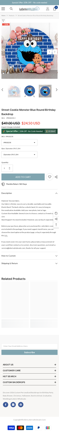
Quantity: (5, 162)
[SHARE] (55, 177)
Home (3, 15)
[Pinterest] (20, 404)
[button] (49, 51)
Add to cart (23, 177)
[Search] (11, 8)
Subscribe (29, 352)
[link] (15, 320)
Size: (10, 148)
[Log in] (47, 8)
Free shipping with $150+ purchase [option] (29, 2)
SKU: (7, 136)
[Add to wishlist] (49, 176)
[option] (29, 51)
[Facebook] (5, 404)
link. (6, 235)
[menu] (3, 8)
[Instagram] (13, 404)
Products (11, 15)
